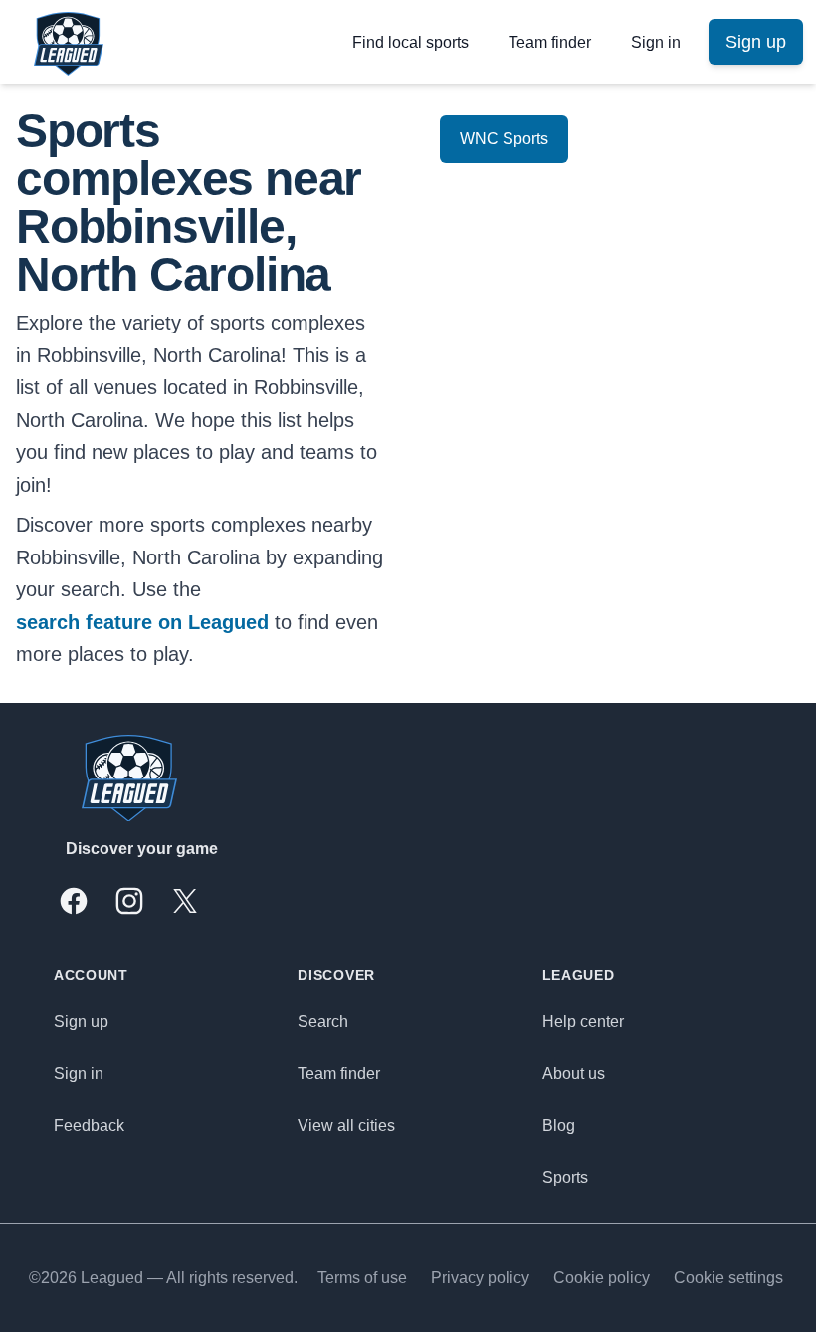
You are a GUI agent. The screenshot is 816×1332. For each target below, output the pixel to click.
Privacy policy (480, 1277)
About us (573, 1073)
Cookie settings (728, 1277)
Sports (565, 1177)
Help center (583, 1021)
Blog (558, 1125)
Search (323, 1021)
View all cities (346, 1125)
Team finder (550, 42)
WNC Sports (504, 138)
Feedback (89, 1125)
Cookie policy (601, 1277)
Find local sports (410, 42)
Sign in (656, 42)
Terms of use (362, 1277)
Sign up (81, 1021)
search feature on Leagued (142, 622)
